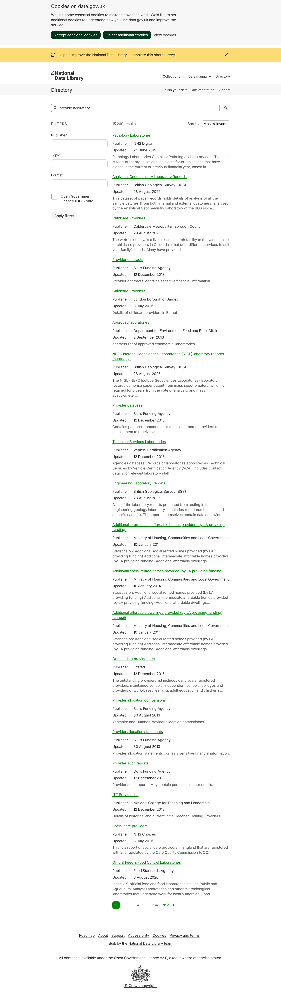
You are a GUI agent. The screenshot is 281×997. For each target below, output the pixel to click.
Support (224, 90)
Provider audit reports (130, 763)
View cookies (165, 35)
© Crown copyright (140, 986)
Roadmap (87, 935)
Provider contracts (127, 259)
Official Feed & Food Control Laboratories (146, 862)
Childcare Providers (128, 218)
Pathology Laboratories (131, 135)
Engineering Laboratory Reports (138, 483)
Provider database (127, 405)
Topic (55, 155)
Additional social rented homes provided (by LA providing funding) (167, 571)
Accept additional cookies (75, 35)
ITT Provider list (125, 794)
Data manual (197, 76)
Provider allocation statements (137, 731)
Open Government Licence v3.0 (140, 958)
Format (57, 175)
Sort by (193, 124)
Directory (223, 76)
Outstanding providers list (133, 659)
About (103, 935)
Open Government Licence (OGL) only (77, 198)
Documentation (202, 90)
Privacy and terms (185, 935)
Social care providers (130, 826)
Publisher (59, 135)
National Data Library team (150, 943)
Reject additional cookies (127, 35)
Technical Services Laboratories (139, 442)
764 (155, 905)
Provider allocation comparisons (139, 700)
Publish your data (174, 90)
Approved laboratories (130, 322)
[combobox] (79, 144)
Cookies (159, 935)
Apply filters (64, 216)
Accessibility (138, 935)
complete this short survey (152, 55)
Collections (171, 76)
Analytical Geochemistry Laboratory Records (149, 176)
